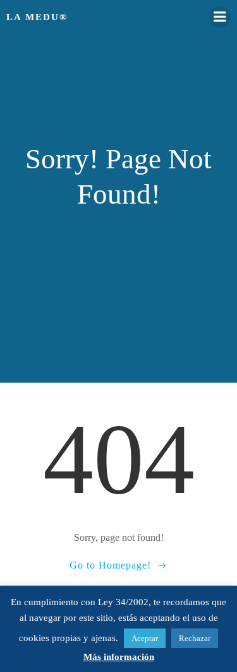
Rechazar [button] (194, 638)
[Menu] (220, 17)
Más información (118, 657)
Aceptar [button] (144, 638)
